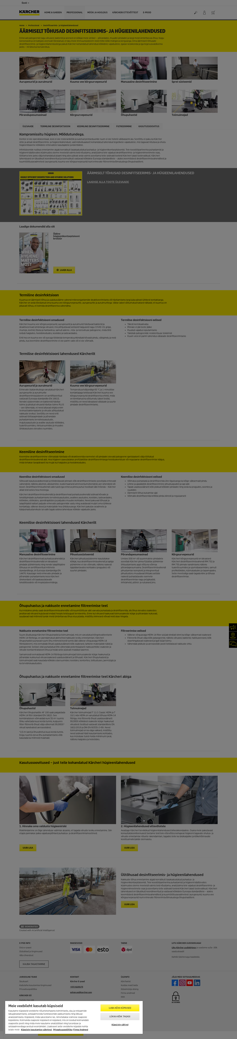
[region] (74, 1017)
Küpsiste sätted (120, 1024)
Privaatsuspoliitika (62, 1029)
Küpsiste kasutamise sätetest (36, 1029)
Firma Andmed (80, 1029)
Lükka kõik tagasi (119, 1016)
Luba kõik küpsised (120, 1008)
